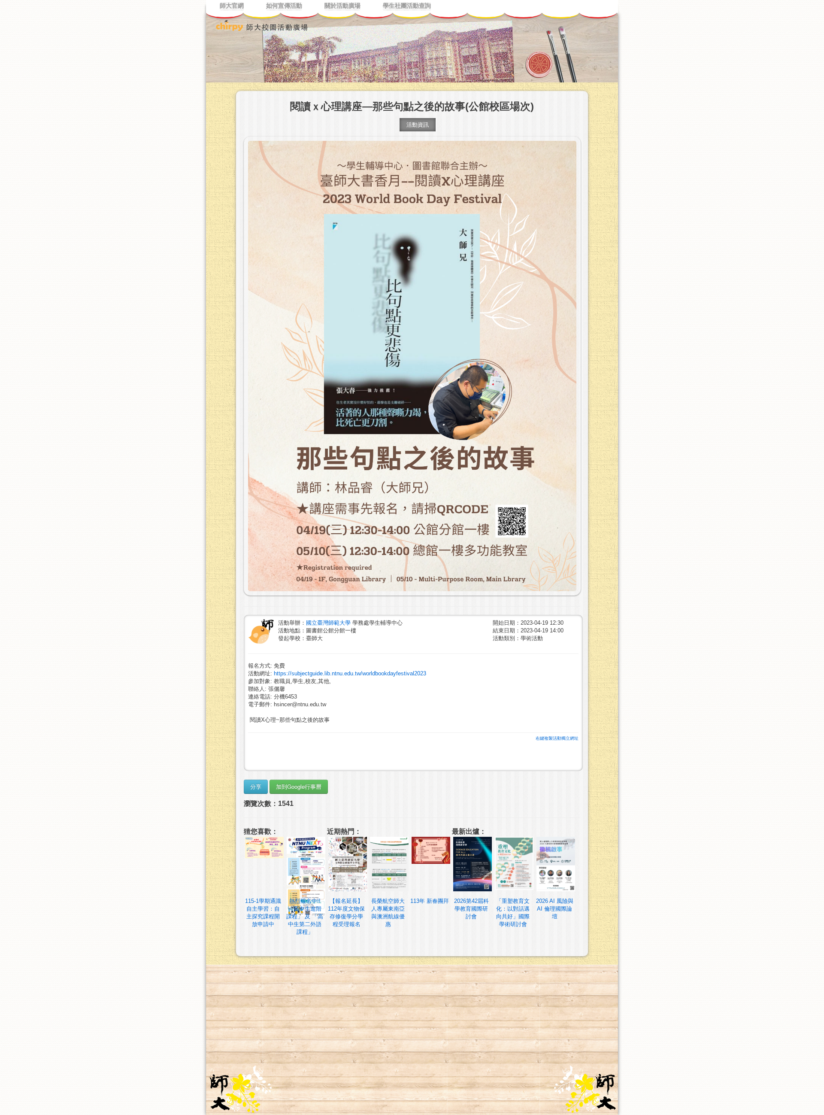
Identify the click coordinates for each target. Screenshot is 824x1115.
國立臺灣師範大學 (329, 623)
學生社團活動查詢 (407, 6)
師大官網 (232, 6)
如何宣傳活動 (284, 6)
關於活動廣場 (342, 6)
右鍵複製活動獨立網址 (557, 738)
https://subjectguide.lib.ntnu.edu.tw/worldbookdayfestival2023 (350, 673)
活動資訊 (417, 125)
